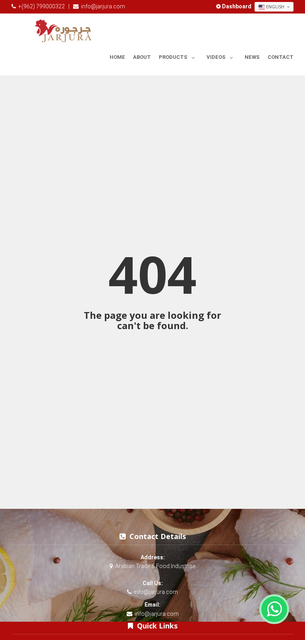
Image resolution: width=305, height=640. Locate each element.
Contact (280, 57)
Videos (216, 57)
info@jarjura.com (103, 6)
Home (117, 57)
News (252, 57)
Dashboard (237, 6)
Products (173, 57)
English (275, 7)
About (142, 57)
